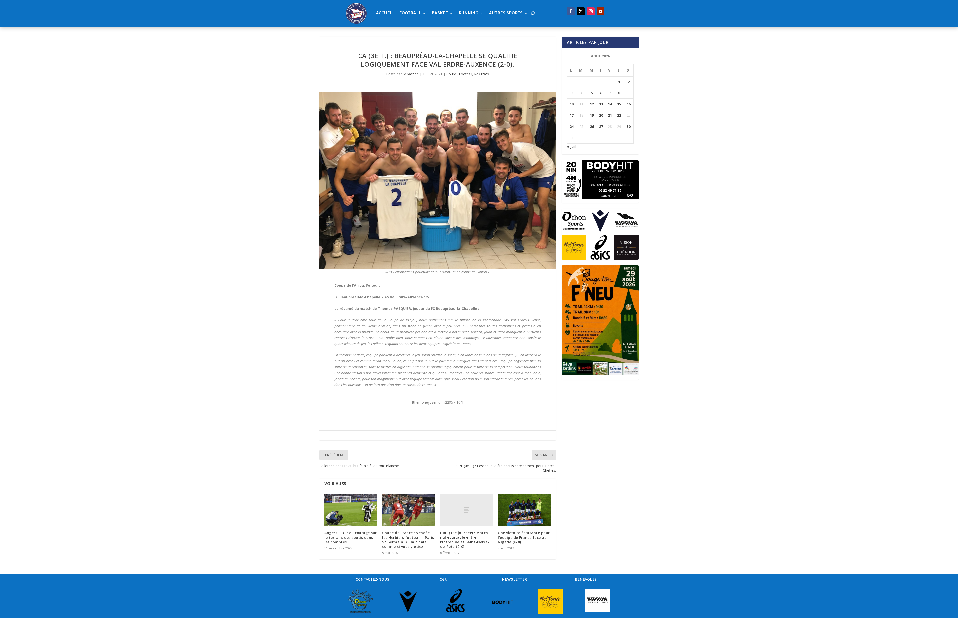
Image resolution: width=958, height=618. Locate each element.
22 (619, 115)
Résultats (481, 74)
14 (610, 104)
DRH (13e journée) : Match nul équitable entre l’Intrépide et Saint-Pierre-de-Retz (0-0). (464, 539)
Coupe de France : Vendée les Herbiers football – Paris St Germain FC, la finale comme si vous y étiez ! (408, 539)
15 (619, 104)
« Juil (571, 146)
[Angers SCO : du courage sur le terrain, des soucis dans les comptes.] (350, 510)
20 (601, 115)
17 (572, 115)
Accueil (385, 13)
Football (410, 13)
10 (572, 104)
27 (601, 126)
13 (601, 104)
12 (592, 104)
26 (592, 126)
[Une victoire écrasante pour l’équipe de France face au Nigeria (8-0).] (524, 510)
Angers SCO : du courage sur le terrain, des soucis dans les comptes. (350, 537)
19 (592, 115)
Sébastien (411, 74)
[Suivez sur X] (581, 11)
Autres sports (506, 13)
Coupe (451, 74)
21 (610, 115)
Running (469, 13)
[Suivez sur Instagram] (591, 11)
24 (572, 126)
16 (629, 104)
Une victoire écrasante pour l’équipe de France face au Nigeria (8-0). (524, 537)
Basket (440, 13)
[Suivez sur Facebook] (571, 11)
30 (629, 126)
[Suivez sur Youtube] (600, 11)
